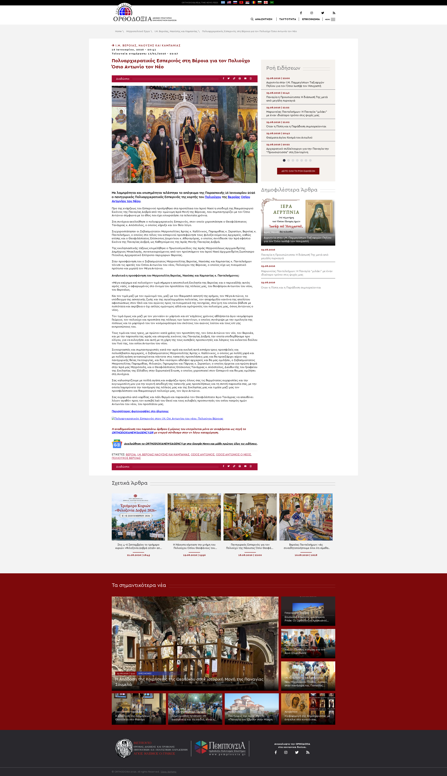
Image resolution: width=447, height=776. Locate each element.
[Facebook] (296, 13)
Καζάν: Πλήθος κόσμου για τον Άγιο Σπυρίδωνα (305, 651)
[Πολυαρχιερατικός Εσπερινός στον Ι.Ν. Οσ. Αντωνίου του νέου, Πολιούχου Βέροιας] (167, 418)
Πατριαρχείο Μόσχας (296, 645)
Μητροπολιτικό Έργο (138, 31)
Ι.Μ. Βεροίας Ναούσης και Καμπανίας (163, 454)
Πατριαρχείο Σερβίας (297, 613)
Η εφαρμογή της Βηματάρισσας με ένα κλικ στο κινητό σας (307, 718)
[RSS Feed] (330, 13)
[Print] (240, 78)
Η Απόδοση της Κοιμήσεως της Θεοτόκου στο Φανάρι (135, 718)
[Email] (245, 78)
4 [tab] (297, 160)
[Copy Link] (234, 78)
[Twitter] (319, 13)
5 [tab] (301, 160)
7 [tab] (310, 160)
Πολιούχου (213, 197)
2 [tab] (288, 160)
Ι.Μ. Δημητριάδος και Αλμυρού (189, 712)
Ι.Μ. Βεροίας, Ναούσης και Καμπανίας (176, 31)
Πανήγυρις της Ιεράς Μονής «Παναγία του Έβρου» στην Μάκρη (250, 718)
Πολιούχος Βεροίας (126, 458)
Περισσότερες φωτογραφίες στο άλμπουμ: (140, 411)
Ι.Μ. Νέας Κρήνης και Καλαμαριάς (304, 678)
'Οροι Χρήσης (168, 772)
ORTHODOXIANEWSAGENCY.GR (132, 432)
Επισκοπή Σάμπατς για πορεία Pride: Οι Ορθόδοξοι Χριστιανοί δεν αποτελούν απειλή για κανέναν (308, 619)
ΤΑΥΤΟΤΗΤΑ (287, 19)
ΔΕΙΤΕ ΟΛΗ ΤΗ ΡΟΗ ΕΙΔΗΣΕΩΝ (298, 171)
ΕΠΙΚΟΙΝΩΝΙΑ (311, 19)
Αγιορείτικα (291, 712)
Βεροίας (234, 197)
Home (118, 31)
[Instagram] (307, 13)
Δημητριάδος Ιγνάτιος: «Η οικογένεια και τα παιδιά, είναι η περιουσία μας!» (193, 718)
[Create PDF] (250, 78)
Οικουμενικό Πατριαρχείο (129, 712)
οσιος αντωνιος (203, 454)
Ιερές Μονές (144, 673)
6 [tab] (306, 160)
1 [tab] (284, 160)
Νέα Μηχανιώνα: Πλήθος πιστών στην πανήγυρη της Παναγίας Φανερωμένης (306, 684)
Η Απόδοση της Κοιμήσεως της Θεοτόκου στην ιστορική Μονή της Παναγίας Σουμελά (189, 682)
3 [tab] (293, 160)
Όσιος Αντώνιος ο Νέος (233, 454)
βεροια (131, 454)
